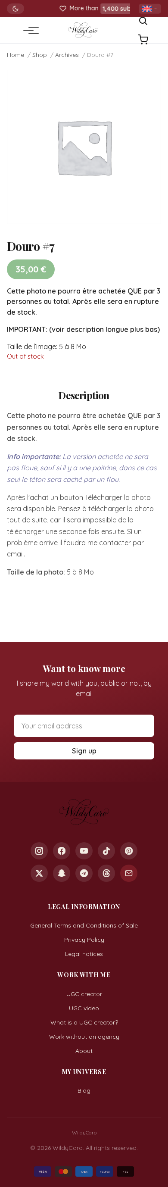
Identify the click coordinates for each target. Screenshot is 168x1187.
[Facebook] (61, 850)
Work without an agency (84, 1036)
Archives (67, 55)
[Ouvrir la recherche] (143, 20)
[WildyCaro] (83, 30)
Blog (84, 1090)
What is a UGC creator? (84, 1022)
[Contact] (128, 873)
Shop (39, 55)
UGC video (84, 1008)
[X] (39, 873)
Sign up (84, 751)
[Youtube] (84, 850)
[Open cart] (143, 39)
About (84, 1051)
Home (15, 55)
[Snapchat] (61, 873)
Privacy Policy (84, 939)
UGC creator (84, 994)
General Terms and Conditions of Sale (84, 925)
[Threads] (106, 873)
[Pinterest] (128, 850)
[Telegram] (84, 873)
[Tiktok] (106, 850)
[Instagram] (39, 850)
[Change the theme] (15, 8)
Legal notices (84, 954)
